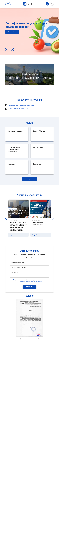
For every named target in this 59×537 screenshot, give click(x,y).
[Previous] (6, 49)
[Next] (12, 49)
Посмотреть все (29, 179)
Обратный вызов (47, 4)
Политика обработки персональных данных (21, 105)
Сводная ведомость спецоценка (18, 108)
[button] (29, 318)
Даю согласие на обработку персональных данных (30, 280)
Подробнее (23, 35)
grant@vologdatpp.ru (34, 4)
